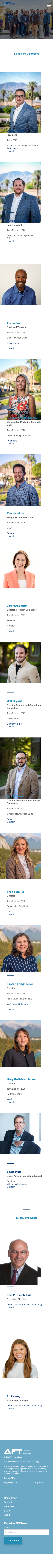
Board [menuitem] (7, 1510)
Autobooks (12, 441)
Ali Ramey (13, 1396)
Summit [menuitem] (8, 1502)
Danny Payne (15, 130)
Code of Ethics (16, 1457)
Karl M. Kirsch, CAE (19, 1295)
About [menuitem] (7, 1515)
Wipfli (9, 1099)
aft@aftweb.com (10, 1483)
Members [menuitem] (9, 1506)
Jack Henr (12, 148)
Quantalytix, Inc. (14, 724)
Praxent (10, 533)
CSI (8, 238)
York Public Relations (17, 1004)
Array (9, 819)
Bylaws (7, 1457)
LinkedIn (11, 151)
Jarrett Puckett (17, 221)
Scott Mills (14, 1172)
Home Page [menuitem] (10, 1498)
